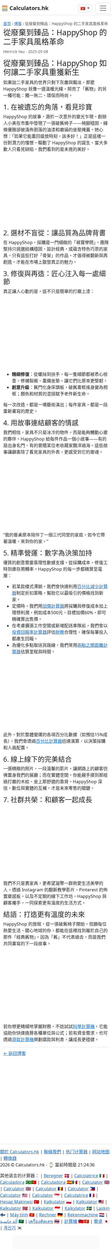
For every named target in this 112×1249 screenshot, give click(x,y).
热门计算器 (77, 1152)
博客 (18, 23)
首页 (7, 23)
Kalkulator (54, 1202)
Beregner (53, 1176)
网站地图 (101, 1152)
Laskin (103, 1208)
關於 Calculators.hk (19, 1152)
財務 (59, 632)
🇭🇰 (83, 8)
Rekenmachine (82, 1215)
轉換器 (10, 1158)
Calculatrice (76, 1195)
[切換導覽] (103, 8)
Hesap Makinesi (16, 1202)
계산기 (10, 1228)
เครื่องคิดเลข (41, 1221)
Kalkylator (75, 1208)
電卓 (98, 1221)
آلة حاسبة (8, 1221)
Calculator (92, 1182)
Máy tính (19, 1215)
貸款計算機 (23, 1039)
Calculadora (12, 1182)
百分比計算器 (49, 741)
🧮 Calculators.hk (24, 8)
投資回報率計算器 (29, 632)
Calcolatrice (86, 1176)
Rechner (47, 1215)
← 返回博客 (14, 1053)
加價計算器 (53, 606)
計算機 (70, 1221)
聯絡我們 (52, 1152)
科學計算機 (84, 1026)
